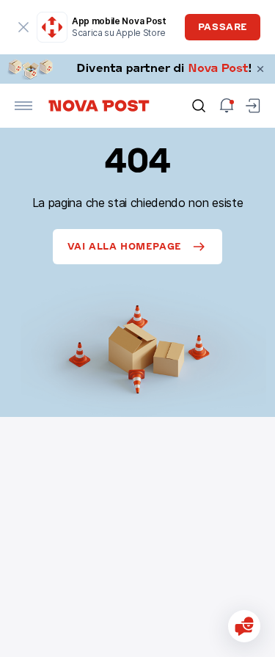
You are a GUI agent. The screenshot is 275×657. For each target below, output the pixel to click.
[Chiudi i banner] (260, 69)
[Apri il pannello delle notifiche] (226, 105)
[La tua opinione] (244, 626)
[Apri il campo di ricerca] (199, 106)
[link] (137, 69)
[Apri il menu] (23, 105)
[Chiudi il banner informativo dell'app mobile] (23, 27)
